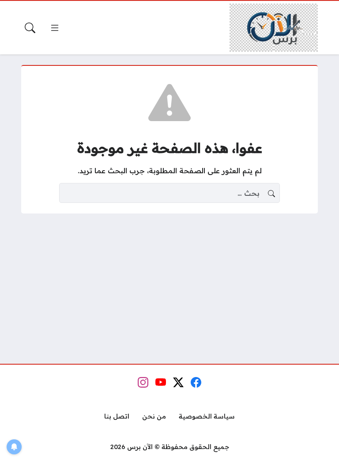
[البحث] (30, 28)
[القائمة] (55, 28)
